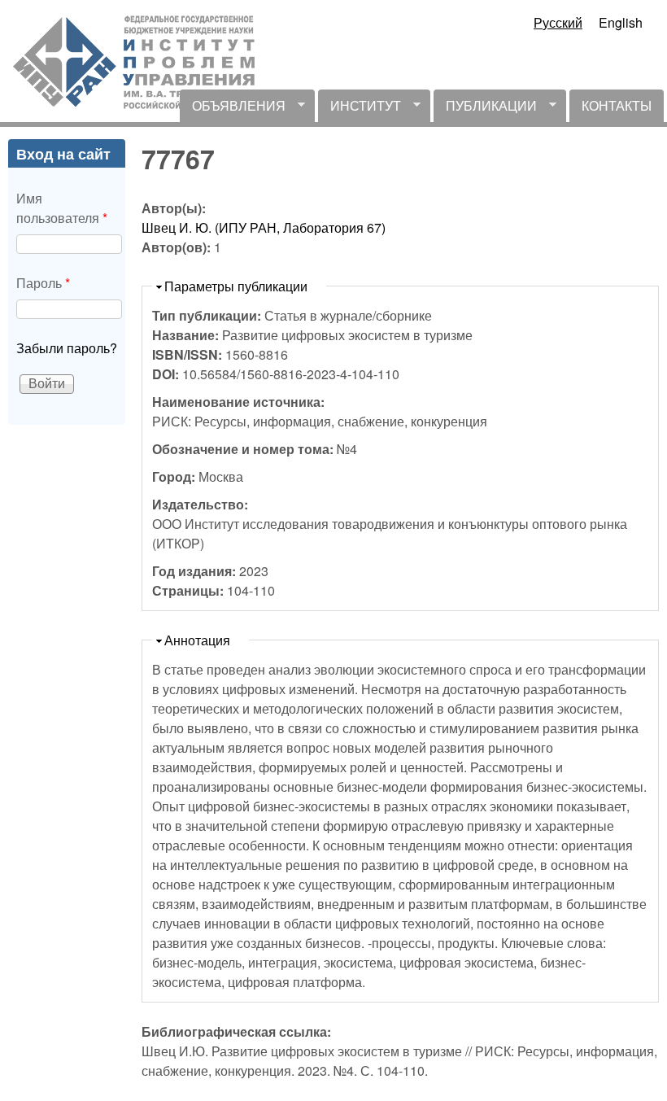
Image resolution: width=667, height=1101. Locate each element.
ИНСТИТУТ (359, 109)
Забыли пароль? (66, 348)
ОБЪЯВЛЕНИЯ (233, 109)
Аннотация (197, 640)
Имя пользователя (61, 208)
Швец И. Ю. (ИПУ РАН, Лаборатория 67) (264, 227)
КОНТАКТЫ (617, 105)
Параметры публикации (235, 286)
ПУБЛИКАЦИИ (485, 109)
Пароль (43, 282)
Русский (558, 22)
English (621, 22)
